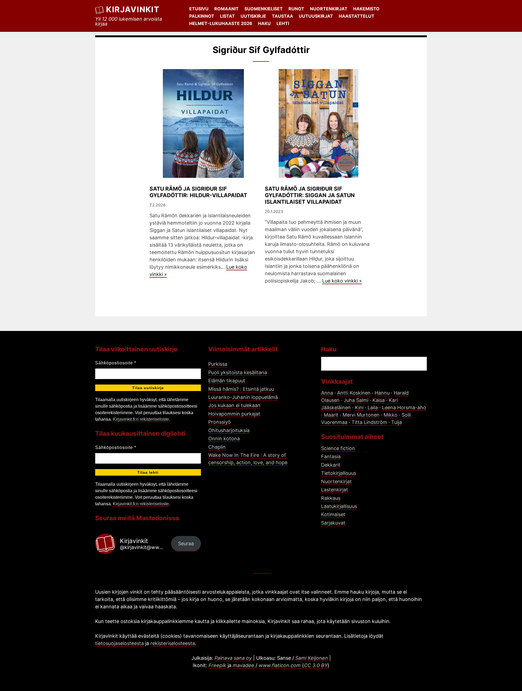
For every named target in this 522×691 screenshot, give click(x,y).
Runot (296, 8)
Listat (227, 16)
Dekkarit (330, 465)
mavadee (243, 665)
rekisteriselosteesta (172, 643)
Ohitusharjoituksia (229, 430)
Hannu (382, 393)
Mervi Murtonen (361, 415)
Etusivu (199, 8)
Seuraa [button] (186, 543)
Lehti (282, 23)
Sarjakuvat (333, 523)
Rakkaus (330, 498)
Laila (373, 407)
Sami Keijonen (311, 658)
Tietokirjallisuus (338, 473)
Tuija (396, 422)
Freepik (217, 665)
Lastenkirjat (334, 489)
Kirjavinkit (132, 9)
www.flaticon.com (280, 665)
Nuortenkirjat (328, 8)
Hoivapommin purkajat (234, 414)
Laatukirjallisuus (339, 506)
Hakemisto (366, 8)
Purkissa (217, 364)
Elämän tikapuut (226, 380)
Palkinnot (201, 16)
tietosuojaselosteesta (119, 643)
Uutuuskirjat (316, 16)
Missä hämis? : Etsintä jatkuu (241, 389)
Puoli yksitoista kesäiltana (237, 372)
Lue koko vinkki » (342, 281)
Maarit (331, 415)
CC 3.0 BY (316, 665)
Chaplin (217, 447)
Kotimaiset (333, 514)
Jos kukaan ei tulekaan (234, 405)
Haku (264, 23)
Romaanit (226, 8)
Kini (359, 407)
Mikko (390, 415)
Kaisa (378, 400)
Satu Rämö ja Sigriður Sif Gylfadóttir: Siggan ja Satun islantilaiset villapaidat (310, 195)
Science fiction (338, 448)
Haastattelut (356, 16)
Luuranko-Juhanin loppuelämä (243, 397)
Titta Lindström (369, 422)
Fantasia (331, 456)
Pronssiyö (219, 422)
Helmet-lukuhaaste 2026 (220, 23)
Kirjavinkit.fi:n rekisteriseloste (141, 419)
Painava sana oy (233, 658)
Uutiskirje (253, 16)
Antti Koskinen (354, 393)
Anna (327, 393)
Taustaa (282, 16)
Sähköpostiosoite (115, 363)
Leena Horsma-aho (404, 407)
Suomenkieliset (263, 8)
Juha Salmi (356, 400)
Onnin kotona (224, 438)
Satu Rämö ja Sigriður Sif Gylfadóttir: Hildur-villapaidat (198, 192)
